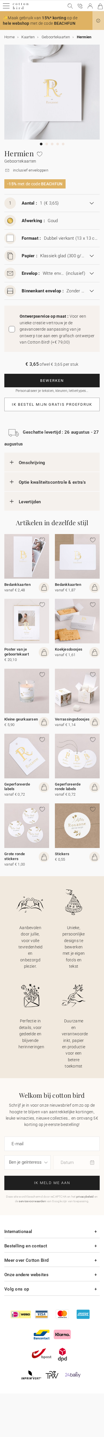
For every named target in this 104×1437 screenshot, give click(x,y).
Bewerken (52, 380)
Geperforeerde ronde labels (68, 786)
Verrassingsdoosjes (72, 719)
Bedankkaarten (17, 584)
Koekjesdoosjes (68, 649)
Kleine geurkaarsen (21, 719)
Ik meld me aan (52, 1183)
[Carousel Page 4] (57, 144)
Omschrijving (32, 462)
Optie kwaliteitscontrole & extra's (52, 482)
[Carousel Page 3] (52, 144)
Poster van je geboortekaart (16, 651)
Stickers (62, 854)
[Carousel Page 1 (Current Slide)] (41, 144)
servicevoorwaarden (32, 1201)
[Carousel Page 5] (63, 144)
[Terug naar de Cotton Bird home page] (20, 8)
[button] (98, 21)
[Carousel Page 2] (46, 144)
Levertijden (30, 501)
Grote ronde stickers (14, 856)
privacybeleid (85, 1196)
